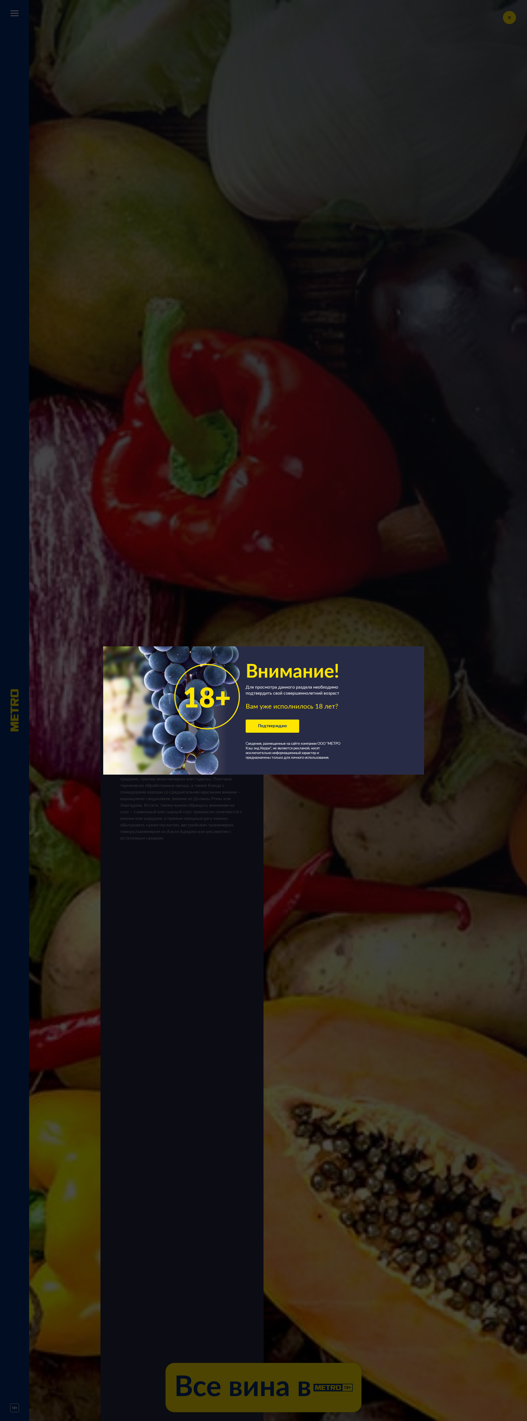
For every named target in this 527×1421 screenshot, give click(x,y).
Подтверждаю (272, 726)
